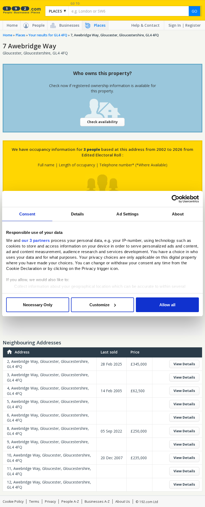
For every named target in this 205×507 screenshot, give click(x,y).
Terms (34, 501)
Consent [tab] (27, 214)
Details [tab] (77, 214)
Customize (99, 304)
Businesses (69, 25)
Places (99, 25)
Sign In (174, 25)
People (38, 25)
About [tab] (178, 214)
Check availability (102, 122)
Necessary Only (37, 304)
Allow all (167, 304)
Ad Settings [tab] (127, 214)
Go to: (75, 3)
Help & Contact (145, 25)
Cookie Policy (13, 501)
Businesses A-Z (97, 501)
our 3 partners (36, 240)
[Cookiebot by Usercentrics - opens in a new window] (175, 199)
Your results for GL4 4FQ (48, 35)
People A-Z (70, 501)
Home (12, 25)
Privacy (50, 501)
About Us (122, 501)
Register (193, 25)
